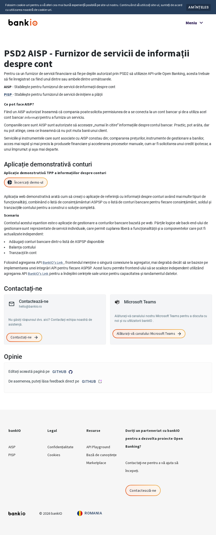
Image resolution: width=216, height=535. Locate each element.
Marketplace (96, 462)
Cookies (53, 454)
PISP (12, 454)
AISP (12, 447)
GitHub (59, 372)
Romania (93, 513)
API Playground (98, 447)
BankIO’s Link (53, 262)
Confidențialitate (60, 447)
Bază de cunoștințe (101, 454)
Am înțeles (198, 7)
